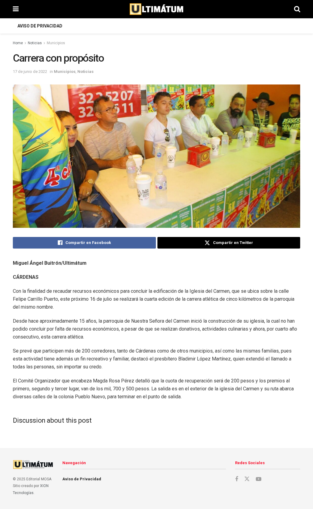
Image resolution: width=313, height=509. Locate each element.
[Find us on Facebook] (236, 479)
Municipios (56, 43)
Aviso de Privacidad (39, 25)
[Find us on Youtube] (258, 479)
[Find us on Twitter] (247, 479)
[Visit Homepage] (156, 9)
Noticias (35, 43)
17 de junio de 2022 (30, 71)
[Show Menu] (16, 9)
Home (18, 43)
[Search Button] (297, 9)
